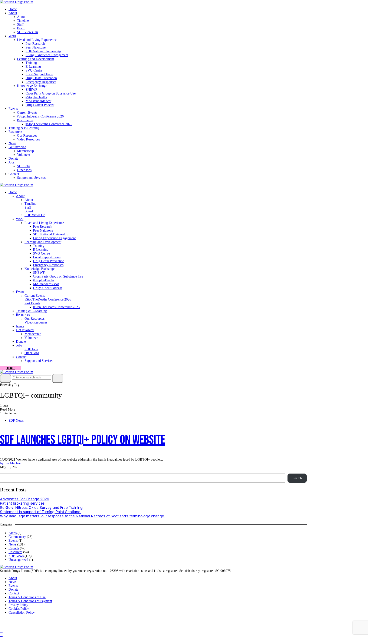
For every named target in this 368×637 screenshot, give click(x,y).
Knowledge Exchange (32, 85)
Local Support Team (39, 74)
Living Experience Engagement (47, 55)
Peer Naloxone (36, 47)
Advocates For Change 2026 (24, 499)
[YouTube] (1, 627)
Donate (13, 158)
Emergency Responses (41, 82)
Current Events (27, 112)
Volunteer (23, 154)
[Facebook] (1, 619)
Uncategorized (18, 559)
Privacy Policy (18, 605)
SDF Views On (27, 32)
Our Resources (27, 135)
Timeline (23, 20)
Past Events (25, 120)
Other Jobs (24, 170)
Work (12, 36)
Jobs (11, 162)
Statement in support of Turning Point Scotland (40, 512)
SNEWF (31, 89)
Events (13, 108)
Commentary (17, 536)
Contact (14, 174)
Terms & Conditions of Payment (30, 601)
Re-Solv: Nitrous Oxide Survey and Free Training (41, 507)
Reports (14, 548)
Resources (15, 131)
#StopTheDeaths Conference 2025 (49, 124)
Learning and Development (35, 59)
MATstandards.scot (38, 101)
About (13, 13)
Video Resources (28, 139)
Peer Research (35, 43)
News (12, 143)
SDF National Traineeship (43, 51)
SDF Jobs (23, 166)
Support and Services (31, 177)
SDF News (16, 420)
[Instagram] (1, 623)
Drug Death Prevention (41, 78)
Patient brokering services (23, 503)
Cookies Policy (19, 608)
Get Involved (17, 147)
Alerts (13, 533)
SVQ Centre (34, 70)
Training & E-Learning (24, 128)
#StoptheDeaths (36, 97)
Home (13, 9)
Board (21, 28)
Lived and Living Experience (36, 40)
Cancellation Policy (22, 612)
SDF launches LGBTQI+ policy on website (82, 440)
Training (31, 62)
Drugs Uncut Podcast (40, 105)
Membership (25, 151)
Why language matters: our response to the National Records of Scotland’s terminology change (82, 516)
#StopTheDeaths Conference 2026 (40, 116)
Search (6, 471)
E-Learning (33, 66)
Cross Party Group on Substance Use (51, 93)
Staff (20, 24)
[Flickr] (1, 631)
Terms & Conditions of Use (27, 597)
